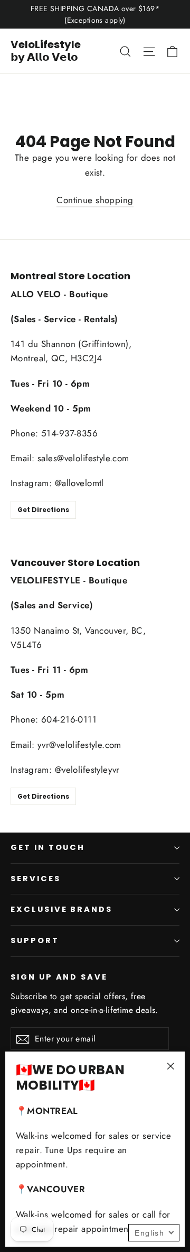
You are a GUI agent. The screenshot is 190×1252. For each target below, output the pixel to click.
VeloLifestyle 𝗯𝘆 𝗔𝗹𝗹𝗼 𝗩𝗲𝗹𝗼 (46, 51)
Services (36, 878)
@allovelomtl (79, 483)
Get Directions (43, 509)
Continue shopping (94, 200)
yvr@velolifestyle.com (79, 744)
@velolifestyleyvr (87, 769)
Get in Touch (48, 847)
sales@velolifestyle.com (83, 458)
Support (35, 940)
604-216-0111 (69, 719)
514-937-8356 (69, 433)
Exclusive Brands (61, 909)
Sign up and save (59, 977)
